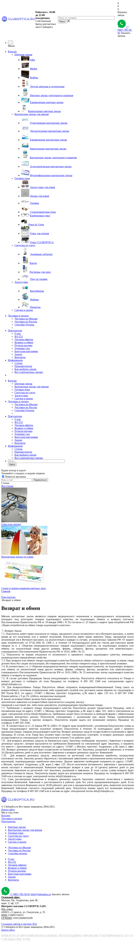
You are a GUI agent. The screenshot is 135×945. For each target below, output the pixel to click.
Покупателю (15, 330)
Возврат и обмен (23, 342)
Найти (12, 464)
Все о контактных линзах (28, 372)
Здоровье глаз (22, 348)
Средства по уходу (24, 392)
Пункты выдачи (23, 345)
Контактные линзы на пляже (17, 556)
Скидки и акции (23, 398)
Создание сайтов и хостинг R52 (19, 924)
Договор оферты (23, 339)
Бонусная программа (26, 351)
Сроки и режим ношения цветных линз (23, 588)
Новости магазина (15, 476)
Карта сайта (8, 809)
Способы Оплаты (24, 324)
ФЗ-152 (18, 336)
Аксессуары (21, 395)
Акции (18, 354)
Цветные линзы (23, 383)
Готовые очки (22, 389)
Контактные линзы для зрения (31, 386)
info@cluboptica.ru (41, 894)
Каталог (12, 51)
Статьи (18, 363)
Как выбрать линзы (25, 369)
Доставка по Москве (26, 318)
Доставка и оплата (18, 315)
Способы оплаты (17, 853)
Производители (23, 366)
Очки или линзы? (11, 524)
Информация (15, 360)
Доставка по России (25, 321)
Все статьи (7, 486)
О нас (17, 333)
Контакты (20, 357)
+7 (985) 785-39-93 (125, 30)
